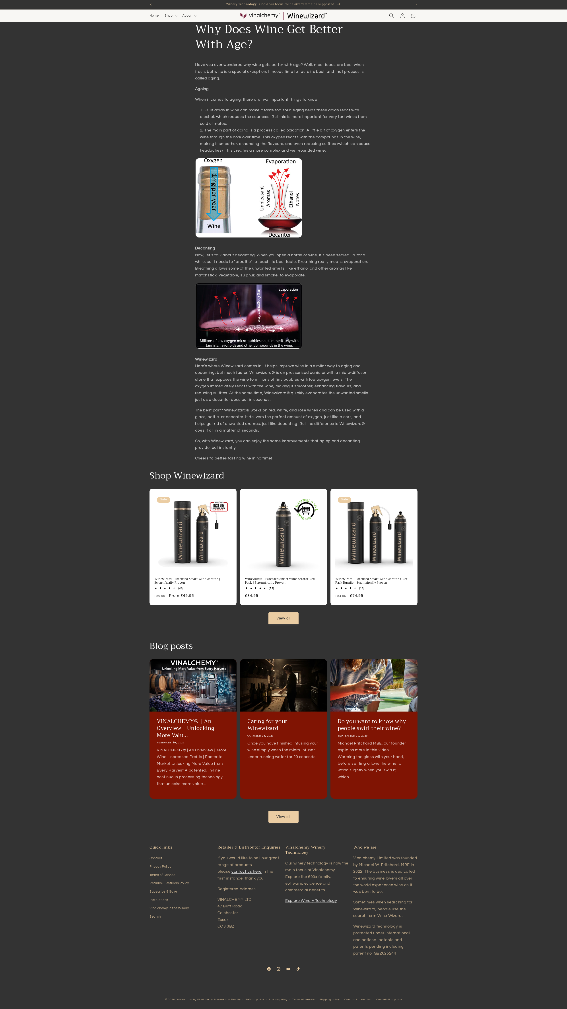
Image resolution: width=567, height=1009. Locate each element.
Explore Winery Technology (311, 901)
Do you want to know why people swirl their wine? (372, 725)
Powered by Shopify (227, 999)
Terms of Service (162, 875)
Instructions (159, 900)
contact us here (246, 872)
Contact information (358, 999)
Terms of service (303, 999)
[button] (170, 16)
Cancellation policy (389, 999)
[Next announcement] (416, 4)
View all (283, 618)
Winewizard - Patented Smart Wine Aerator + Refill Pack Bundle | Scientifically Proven (372, 581)
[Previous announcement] (151, 4)
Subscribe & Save (163, 891)
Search (155, 916)
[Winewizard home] (307, 16)
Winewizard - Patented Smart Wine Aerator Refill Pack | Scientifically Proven (281, 581)
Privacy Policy (160, 866)
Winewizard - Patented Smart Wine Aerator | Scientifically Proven (187, 581)
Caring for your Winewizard (267, 725)
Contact (156, 858)
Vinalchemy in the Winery (169, 908)
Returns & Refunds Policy (169, 883)
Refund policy (254, 999)
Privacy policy (278, 999)
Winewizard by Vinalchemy (195, 999)
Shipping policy (329, 999)
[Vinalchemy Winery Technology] (260, 16)
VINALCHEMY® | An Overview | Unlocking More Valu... (185, 728)
